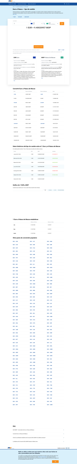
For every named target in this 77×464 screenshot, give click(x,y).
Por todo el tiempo (61, 190)
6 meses (50, 190)
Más (14, 80)
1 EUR (14, 17)
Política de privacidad (42, 456)
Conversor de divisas (22, 4)
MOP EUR (14, 14)
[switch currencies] (62, 23)
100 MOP (42, 102)
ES (68, 3)
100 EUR (20, 17)
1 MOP (41, 94)
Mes (45, 190)
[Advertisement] (38, 37)
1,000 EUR (26, 17)
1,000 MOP (42, 123)
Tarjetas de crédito (12, 4)
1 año (55, 190)
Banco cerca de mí (32, 4)
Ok (55, 461)
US (66, 3)
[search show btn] (64, 3)
